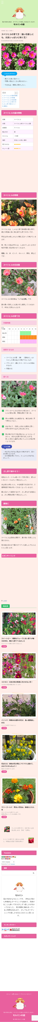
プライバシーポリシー (25, 994)
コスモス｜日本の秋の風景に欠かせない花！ (17, 682)
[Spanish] (9, 858)
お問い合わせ (15, 994)
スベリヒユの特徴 (9, 98)
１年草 (5, 600)
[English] (9, 857)
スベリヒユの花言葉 (10, 100)
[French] (11, 857)
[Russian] (8, 858)
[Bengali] (4, 857)
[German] (13, 857)
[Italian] (2, 858)
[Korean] (4, 858)
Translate (12, 864)
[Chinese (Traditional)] (8, 857)
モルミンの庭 (19, 24)
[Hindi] (15, 857)
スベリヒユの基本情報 (10, 95)
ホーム (8, 994)
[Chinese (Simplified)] (6, 857)
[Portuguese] (6, 858)
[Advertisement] (19, 171)
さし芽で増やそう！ (10, 104)
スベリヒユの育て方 (10, 102)
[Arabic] (2, 857)
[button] (15, 93)
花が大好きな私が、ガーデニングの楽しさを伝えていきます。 (19, 1012)
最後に (6, 106)
